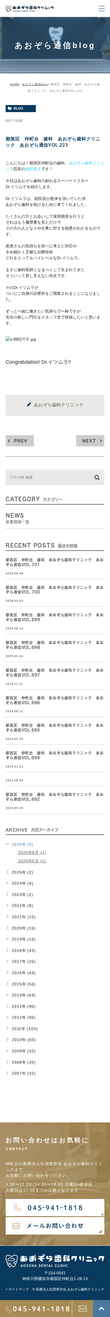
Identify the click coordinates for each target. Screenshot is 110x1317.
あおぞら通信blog (35, 84)
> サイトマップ (17, 1289)
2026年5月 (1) (32, 861)
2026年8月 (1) (32, 852)
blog (18, 108)
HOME (14, 84)
